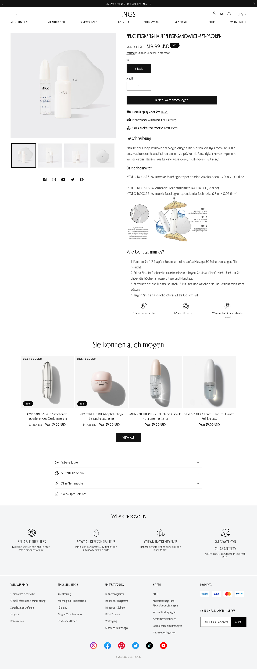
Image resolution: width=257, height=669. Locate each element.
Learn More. (171, 127)
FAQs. (164, 111)
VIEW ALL (128, 437)
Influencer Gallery (115, 607)
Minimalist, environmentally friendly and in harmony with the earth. (96, 548)
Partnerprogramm (114, 593)
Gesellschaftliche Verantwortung (27, 600)
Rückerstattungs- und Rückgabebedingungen (165, 603)
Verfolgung (111, 621)
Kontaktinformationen (164, 618)
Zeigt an (14, 614)
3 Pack (139, 68)
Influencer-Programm (116, 600)
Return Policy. (169, 119)
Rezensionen (17, 621)
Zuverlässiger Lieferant (22, 607)
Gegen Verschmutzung (70, 614)
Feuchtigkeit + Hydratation (72, 600)
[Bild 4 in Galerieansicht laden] (102, 155)
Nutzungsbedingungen (164, 632)
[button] (254, 3)
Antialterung (64, 593)
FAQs (156, 593)
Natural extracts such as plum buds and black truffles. (160, 548)
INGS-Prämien (112, 614)
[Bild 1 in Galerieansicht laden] (24, 155)
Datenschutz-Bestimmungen (167, 625)
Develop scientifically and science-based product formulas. (31, 548)
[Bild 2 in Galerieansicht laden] (50, 155)
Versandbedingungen (164, 612)
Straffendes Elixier (67, 621)
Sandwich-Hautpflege (116, 627)
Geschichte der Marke (22, 593)
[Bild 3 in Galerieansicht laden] (76, 155)
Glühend (62, 607)
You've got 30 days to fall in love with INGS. (225, 555)
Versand (131, 52)
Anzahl (130, 78)
